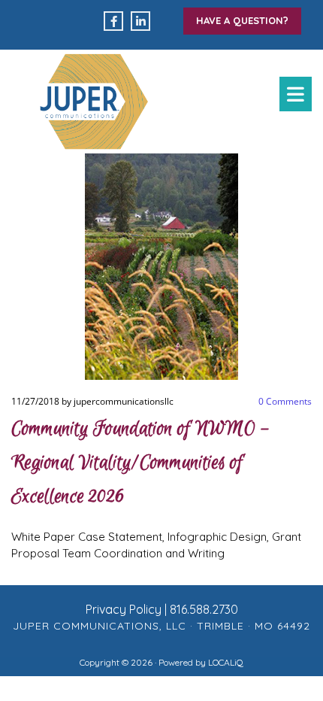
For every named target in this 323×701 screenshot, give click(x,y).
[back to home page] (94, 101)
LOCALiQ (225, 662)
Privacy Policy (124, 609)
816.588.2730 (204, 609)
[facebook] (113, 21)
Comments (285, 401)
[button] (242, 21)
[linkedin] (140, 21)
